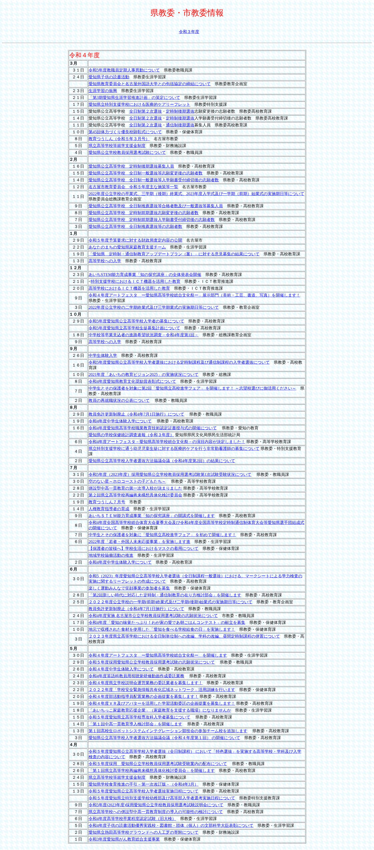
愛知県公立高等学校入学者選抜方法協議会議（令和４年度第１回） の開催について (164, 738)
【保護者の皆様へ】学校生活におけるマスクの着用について (143, 548)
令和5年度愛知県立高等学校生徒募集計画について (134, 328)
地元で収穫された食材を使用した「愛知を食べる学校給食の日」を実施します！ (162, 629)
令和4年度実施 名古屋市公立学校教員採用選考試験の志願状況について (153, 615)
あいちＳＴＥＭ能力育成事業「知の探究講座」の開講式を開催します (152, 516)
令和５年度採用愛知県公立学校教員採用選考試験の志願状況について (152, 662)
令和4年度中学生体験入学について (120, 421)
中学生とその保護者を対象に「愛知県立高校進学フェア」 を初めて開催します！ (162, 535)
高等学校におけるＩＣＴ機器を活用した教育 (129, 288)
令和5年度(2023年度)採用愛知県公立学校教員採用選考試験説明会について (156, 805)
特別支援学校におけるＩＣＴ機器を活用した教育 (135, 281)
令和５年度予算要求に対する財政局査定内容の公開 (135, 240)
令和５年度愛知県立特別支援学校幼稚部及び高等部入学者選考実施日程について (162, 798)
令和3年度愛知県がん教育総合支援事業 (124, 839)
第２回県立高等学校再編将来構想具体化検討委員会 (135, 495)
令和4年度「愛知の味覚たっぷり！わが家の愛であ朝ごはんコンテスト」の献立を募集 (167, 622)
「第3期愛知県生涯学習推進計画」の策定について (134, 97)
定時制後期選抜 (180, 111)
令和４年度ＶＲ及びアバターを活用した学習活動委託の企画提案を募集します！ (162, 703)
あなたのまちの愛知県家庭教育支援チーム (127, 247)
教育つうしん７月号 (107, 502)
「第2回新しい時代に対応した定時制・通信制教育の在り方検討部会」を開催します (165, 595)
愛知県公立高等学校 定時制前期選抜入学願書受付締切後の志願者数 (152, 219)
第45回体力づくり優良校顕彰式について (125, 132)
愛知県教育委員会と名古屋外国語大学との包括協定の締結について (150, 84)
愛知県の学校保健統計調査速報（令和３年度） (131, 435)
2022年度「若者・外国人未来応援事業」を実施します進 (139, 541)
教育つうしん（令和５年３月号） (119, 139)
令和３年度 (189, 32)
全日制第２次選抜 (145, 111)
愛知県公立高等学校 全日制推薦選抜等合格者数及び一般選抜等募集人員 (156, 206)
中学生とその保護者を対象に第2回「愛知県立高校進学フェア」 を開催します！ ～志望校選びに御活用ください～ (192, 388)
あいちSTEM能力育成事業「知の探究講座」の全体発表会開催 (145, 274)
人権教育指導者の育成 (109, 509)
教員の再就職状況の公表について (119, 400)
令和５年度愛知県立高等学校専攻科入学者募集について (139, 717)
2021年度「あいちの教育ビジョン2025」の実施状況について (143, 374)
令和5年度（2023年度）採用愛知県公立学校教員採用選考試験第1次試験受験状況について (170, 474)
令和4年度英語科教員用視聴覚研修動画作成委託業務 (136, 676)
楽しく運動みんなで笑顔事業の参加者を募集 (129, 588)
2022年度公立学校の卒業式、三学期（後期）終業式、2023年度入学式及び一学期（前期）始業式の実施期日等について (196, 194)
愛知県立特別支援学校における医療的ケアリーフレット (139, 104)
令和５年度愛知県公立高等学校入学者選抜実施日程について (143, 791)
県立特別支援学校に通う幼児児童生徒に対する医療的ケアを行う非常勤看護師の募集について (174, 448)
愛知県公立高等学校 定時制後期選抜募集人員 (131, 166)
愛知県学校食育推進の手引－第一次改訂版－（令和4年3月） (143, 784)
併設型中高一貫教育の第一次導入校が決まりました (135, 488)
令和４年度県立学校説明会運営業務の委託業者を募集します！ (146, 683)
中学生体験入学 (103, 355)
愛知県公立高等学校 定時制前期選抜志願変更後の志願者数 (143, 213)
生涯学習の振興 (103, 91)
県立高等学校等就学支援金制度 (117, 145)
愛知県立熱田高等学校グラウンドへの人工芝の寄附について (143, 832)
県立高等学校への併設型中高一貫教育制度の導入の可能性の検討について (156, 812)
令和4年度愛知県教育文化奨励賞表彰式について (132, 381)
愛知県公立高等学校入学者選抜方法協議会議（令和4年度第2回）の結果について (162, 461)
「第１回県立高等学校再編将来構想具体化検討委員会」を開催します (152, 770)
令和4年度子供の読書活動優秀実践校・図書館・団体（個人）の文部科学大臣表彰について (171, 825)
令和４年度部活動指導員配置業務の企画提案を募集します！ (143, 696)
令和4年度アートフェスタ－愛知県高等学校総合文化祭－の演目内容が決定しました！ (167, 441)
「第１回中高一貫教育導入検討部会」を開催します (135, 724)
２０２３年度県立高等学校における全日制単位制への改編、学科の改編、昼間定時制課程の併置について (184, 636)
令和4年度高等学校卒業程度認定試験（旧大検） (132, 818)
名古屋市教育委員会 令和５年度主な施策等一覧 (133, 187)
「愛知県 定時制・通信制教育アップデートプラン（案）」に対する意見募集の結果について (174, 254)
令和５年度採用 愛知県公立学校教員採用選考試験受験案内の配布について (158, 763)
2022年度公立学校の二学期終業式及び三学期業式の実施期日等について (154, 307)
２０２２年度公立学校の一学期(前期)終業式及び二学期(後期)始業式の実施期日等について (170, 602)
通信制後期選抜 (180, 125)
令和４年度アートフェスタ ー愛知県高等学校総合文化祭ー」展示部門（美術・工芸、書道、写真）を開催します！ (194, 295)
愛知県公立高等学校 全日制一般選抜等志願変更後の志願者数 (146, 173)
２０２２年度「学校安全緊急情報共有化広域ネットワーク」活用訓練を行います (162, 689)
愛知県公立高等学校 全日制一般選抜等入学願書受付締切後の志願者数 (154, 180)
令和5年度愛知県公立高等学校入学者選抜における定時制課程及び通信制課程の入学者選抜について (179, 362)
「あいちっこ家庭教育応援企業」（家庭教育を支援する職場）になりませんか (160, 710)
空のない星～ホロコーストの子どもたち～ (127, 481)
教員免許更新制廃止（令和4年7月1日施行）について (136, 414)
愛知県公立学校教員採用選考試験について (127, 152)
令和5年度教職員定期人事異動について (124, 70)
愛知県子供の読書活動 (109, 77)
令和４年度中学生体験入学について (121, 669)
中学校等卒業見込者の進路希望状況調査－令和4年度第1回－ (143, 335)
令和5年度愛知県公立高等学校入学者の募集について (136, 321)
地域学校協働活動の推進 (111, 555)
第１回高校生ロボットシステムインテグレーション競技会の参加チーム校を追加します (168, 731)
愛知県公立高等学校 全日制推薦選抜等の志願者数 (135, 226)
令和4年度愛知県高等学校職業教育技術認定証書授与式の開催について (153, 428)
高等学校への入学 (105, 261)
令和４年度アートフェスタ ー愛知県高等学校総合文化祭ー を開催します (158, 655)
